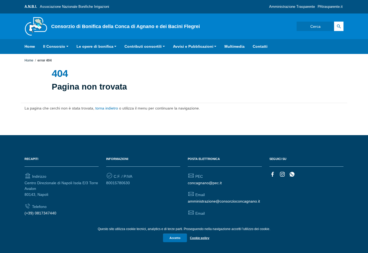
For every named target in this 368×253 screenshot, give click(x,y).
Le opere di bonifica (95, 46)
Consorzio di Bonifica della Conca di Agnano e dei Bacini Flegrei (125, 26)
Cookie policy (199, 238)
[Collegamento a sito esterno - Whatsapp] (292, 174)
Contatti (260, 46)
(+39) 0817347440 (40, 213)
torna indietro (106, 108)
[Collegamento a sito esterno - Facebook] (272, 174)
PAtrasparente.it (330, 7)
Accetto (174, 238)
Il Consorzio (54, 46)
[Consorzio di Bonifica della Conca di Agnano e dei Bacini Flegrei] (36, 26)
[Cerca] (338, 26)
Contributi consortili (143, 46)
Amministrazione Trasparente (292, 7)
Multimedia (234, 46)
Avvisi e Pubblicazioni (193, 46)
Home (30, 46)
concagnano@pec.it (205, 183)
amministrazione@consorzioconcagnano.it (224, 201)
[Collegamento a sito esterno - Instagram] (282, 174)
